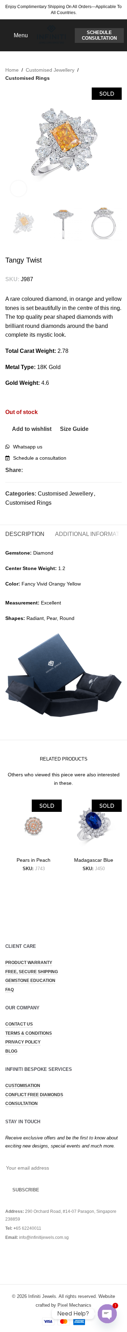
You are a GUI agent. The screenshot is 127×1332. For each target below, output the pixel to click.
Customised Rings (27, 78)
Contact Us (19, 1024)
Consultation (21, 1103)
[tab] (24, 533)
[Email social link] (43, 470)
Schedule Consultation (99, 35)
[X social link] (35, 470)
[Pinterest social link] (51, 470)
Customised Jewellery (50, 70)
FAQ (9, 989)
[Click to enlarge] (18, 188)
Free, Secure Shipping (31, 971)
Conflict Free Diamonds (34, 1094)
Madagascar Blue (93, 860)
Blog (11, 1051)
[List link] (63, 447)
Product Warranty (28, 962)
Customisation (22, 1085)
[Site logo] (51, 35)
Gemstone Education (30, 980)
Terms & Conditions (28, 1033)
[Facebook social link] (27, 470)
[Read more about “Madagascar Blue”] (72, 847)
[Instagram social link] (18, 1258)
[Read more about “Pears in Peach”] (12, 847)
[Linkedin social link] (59, 470)
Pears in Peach (33, 860)
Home (12, 70)
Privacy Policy (23, 1042)
